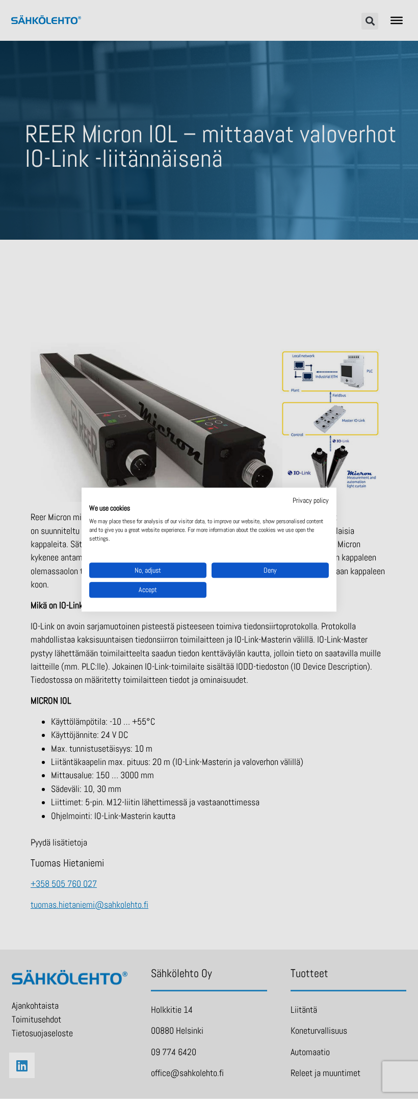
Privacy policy (311, 500)
